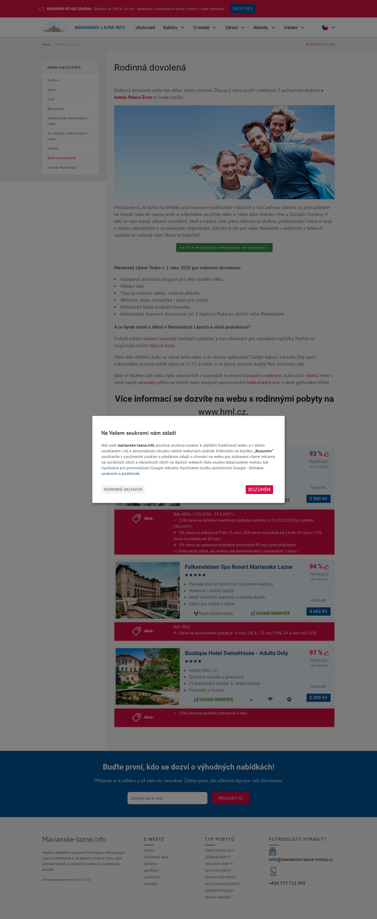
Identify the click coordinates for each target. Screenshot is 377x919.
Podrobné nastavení (123, 489)
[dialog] (188, 459)
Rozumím (259, 489)
